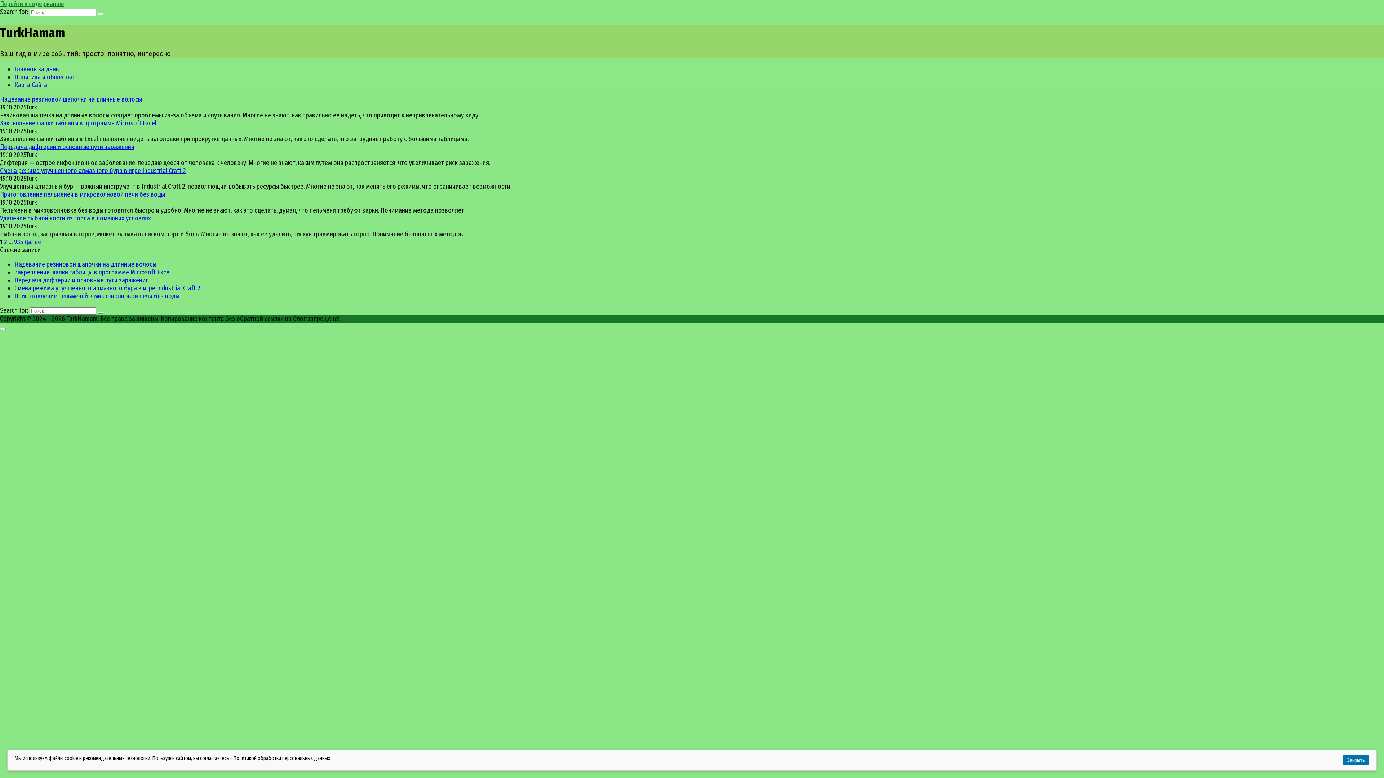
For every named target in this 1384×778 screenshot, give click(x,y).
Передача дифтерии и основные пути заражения (67, 147)
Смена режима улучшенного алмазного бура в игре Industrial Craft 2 (93, 171)
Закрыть (1356, 760)
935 (18, 242)
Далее (33, 242)
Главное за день (36, 69)
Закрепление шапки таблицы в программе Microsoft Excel (78, 123)
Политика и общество (44, 77)
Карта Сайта (30, 85)
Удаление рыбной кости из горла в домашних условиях (75, 218)
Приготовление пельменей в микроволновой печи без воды (82, 194)
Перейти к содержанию (32, 4)
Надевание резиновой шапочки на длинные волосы (71, 99)
